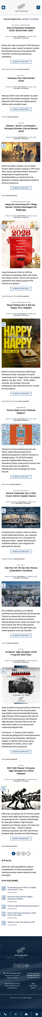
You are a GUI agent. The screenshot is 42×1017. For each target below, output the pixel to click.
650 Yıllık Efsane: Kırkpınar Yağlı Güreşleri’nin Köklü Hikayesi (21, 770)
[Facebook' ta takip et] (15, 965)
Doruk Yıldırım (30, 19)
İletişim (33, 988)
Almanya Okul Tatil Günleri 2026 (21, 922)
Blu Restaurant (12, 988)
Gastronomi (21, 407)
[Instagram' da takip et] (19, 965)
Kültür (21, 123)
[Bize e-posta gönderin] (27, 965)
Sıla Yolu (21, 75)
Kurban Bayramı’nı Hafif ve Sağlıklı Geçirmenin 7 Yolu (22, 888)
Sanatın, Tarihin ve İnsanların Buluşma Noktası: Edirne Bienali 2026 (21, 128)
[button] (38, 7)
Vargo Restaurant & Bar (20, 201)
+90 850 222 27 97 (33, 975)
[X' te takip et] (23, 965)
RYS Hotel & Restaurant (21, 25)
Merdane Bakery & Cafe (12, 985)
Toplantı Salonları (21, 490)
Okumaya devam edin (21, 61)
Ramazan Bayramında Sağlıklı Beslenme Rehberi (20, 898)
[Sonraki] (28, 853)
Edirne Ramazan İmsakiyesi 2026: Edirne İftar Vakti (22, 914)
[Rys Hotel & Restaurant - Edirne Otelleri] (21, 7)
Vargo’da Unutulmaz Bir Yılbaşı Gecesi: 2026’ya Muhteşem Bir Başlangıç (21, 207)
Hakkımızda (33, 985)
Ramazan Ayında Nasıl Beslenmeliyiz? (24, 906)
